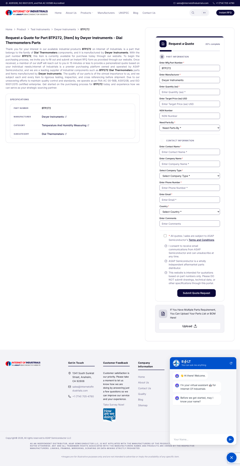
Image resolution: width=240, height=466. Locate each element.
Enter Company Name (171, 158)
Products (86, 12)
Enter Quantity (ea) (170, 86)
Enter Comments (168, 218)
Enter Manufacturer (170, 74)
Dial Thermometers (53, 133)
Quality (142, 393)
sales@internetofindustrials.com (193, 3)
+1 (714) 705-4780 (225, 3)
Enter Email (166, 194)
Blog (135, 12)
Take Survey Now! (113, 404)
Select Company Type (171, 170)
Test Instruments (40, 29)
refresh (231, 363)
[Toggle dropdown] (92, 13)
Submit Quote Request (196, 292)
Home (58, 12)
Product (21, 29)
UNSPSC (124, 12)
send (230, 439)
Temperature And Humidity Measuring (64, 125)
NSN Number (166, 110)
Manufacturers (106, 12)
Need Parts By (167, 122)
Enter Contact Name (170, 146)
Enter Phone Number (171, 182)
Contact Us (148, 12)
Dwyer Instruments (65, 29)
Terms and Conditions (201, 239)
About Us (71, 12)
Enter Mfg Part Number (172, 62)
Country (164, 206)
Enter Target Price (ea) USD (173, 98)
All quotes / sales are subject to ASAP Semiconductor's (191, 237)
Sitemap (143, 405)
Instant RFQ (225, 12)
